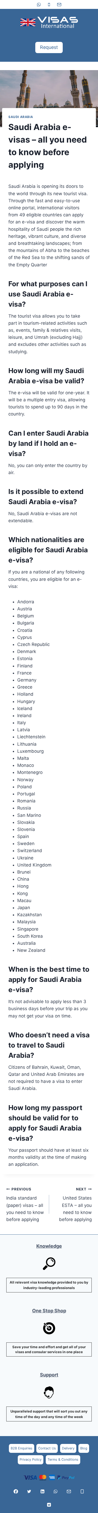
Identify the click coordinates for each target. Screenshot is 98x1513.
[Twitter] (29, 1491)
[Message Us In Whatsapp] (55, 1491)
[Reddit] (49, 1504)
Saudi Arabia (20, 117)
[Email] (59, 4)
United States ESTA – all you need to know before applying (75, 1204)
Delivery (68, 1448)
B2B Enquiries (21, 1448)
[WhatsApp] (38, 4)
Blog (83, 1448)
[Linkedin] (42, 1491)
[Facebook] (15, 1491)
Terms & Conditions (63, 1459)
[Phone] (49, 4)
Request (49, 47)
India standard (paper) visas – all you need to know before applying (25, 1204)
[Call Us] (82, 1491)
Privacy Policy (31, 1459)
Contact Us (47, 1448)
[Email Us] (69, 1491)
